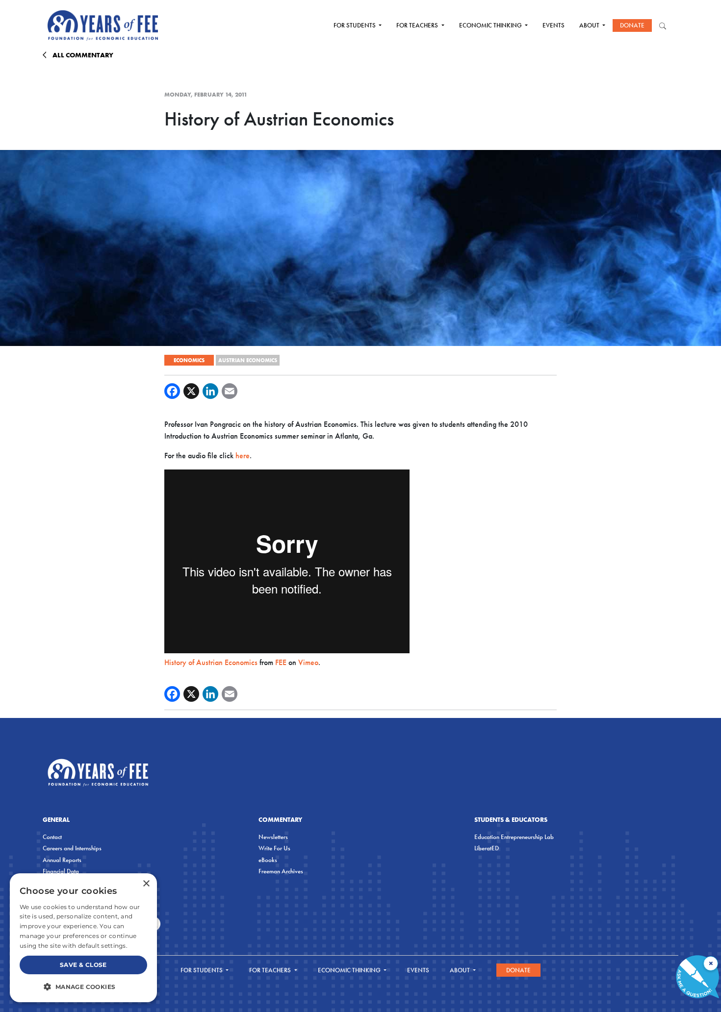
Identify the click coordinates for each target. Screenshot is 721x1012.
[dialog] (83, 937)
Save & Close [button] (83, 964)
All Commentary (82, 54)
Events (553, 25)
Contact (52, 836)
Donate (632, 25)
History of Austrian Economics (211, 662)
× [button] (146, 884)
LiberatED (486, 848)
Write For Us (274, 848)
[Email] (229, 391)
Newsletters (273, 836)
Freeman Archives (280, 871)
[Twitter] (191, 391)
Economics (189, 360)
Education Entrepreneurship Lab (514, 836)
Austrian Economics (247, 360)
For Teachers (417, 25)
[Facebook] (172, 391)
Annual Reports (62, 860)
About (590, 25)
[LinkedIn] (210, 391)
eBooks (267, 860)
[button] (83, 986)
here (242, 455)
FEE (280, 662)
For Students (355, 25)
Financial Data (61, 871)
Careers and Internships (72, 848)
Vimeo (308, 662)
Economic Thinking (491, 25)
